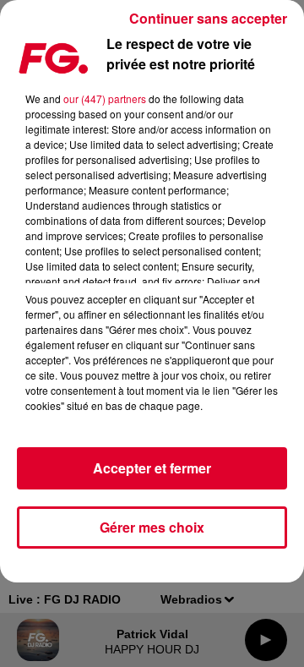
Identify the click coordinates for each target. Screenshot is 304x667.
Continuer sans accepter (208, 18)
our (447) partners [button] (104, 98)
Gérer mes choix (152, 527)
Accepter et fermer (152, 468)
